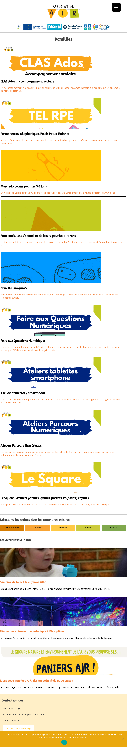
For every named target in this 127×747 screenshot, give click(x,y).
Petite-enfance (12, 527)
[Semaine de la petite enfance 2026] (63, 562)
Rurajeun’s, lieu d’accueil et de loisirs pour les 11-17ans (38, 236)
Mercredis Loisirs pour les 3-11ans (24, 186)
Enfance (37, 527)
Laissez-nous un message (19, 728)
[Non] (123, 738)
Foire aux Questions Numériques (23, 341)
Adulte (88, 527)
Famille (113, 527)
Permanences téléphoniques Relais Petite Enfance (35, 134)
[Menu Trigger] (116, 7)
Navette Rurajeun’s (14, 288)
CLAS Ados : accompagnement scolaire (27, 81)
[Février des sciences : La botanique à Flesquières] (63, 611)
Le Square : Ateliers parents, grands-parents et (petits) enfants (45, 498)
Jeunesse (62, 527)
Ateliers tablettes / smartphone (23, 393)
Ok (64, 742)
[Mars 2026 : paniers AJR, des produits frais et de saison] (63, 661)
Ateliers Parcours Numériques (21, 445)
